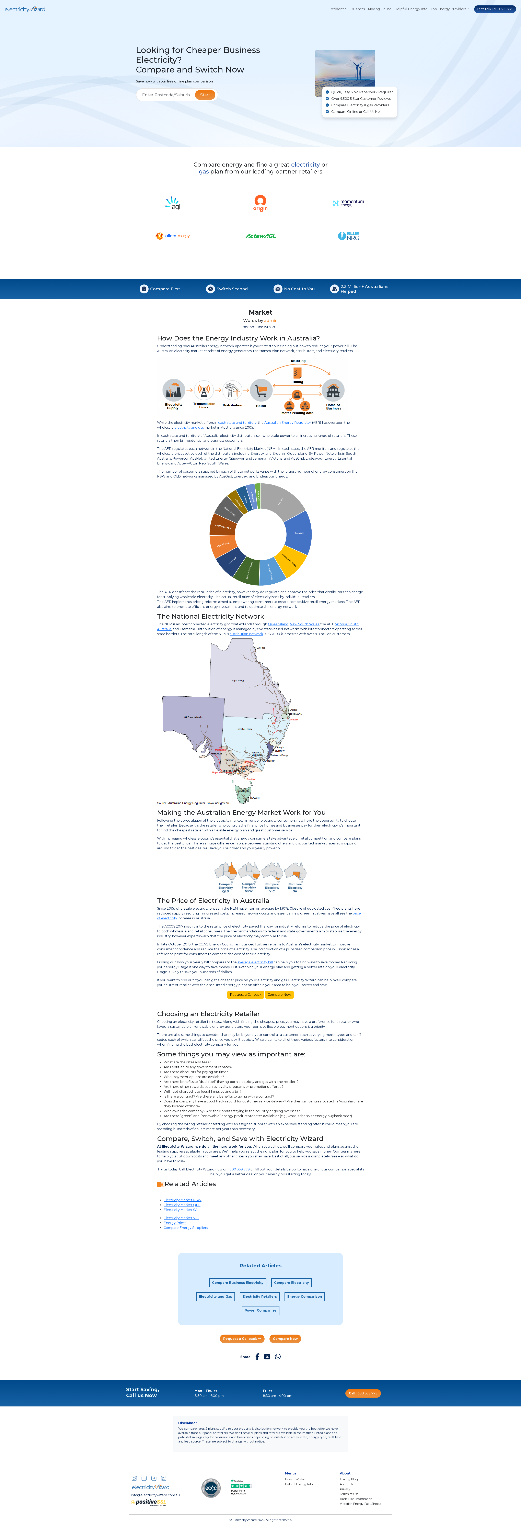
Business (358, 9)
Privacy (345, 1489)
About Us (346, 1484)
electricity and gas (189, 427)
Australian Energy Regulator (287, 423)
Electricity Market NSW (182, 1200)
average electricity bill (255, 962)
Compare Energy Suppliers (186, 1228)
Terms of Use (349, 1494)
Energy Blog (349, 1479)
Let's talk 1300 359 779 (495, 9)
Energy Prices (175, 1223)
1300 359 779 (239, 1169)
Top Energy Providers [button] (449, 9)
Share (245, 1357)
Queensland (278, 624)
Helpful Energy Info (411, 9)
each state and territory (237, 423)
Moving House (379, 9)
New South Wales (304, 624)
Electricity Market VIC (181, 1218)
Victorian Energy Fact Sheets (360, 1504)
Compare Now (279, 995)
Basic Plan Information (356, 1499)
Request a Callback (246, 995)
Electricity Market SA (180, 1210)
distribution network (246, 634)
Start (205, 94)
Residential (338, 9)
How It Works (294, 1479)
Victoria (341, 624)
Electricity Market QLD (182, 1205)
